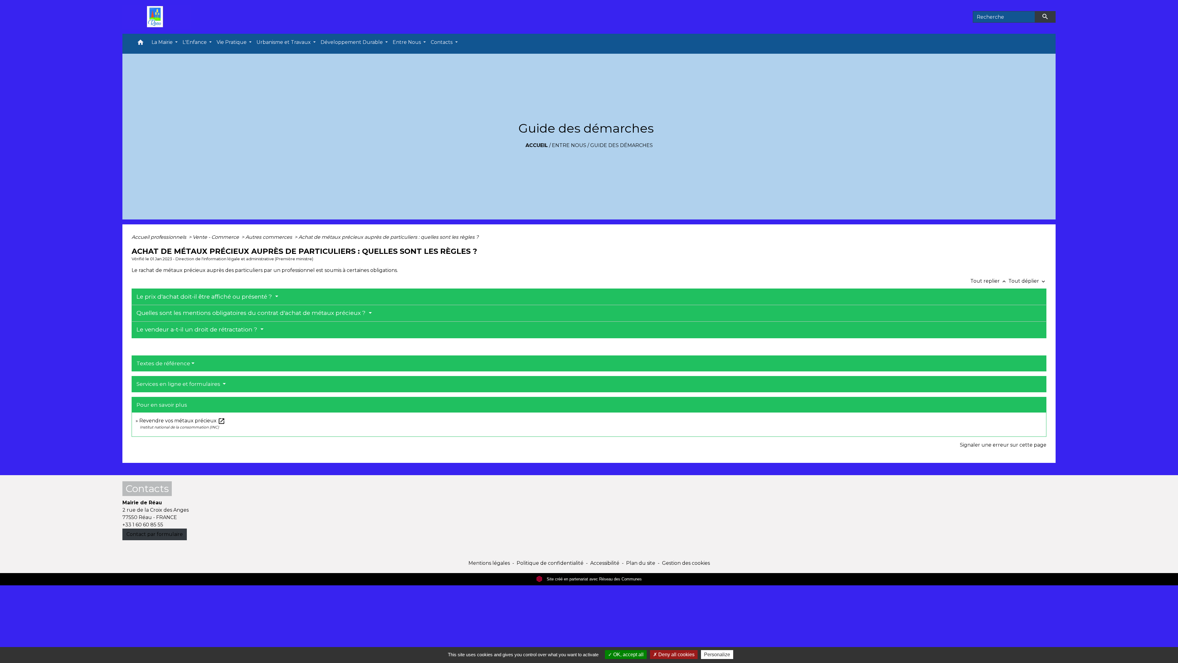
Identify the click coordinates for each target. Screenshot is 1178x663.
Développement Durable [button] (352, 42)
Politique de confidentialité (550, 563)
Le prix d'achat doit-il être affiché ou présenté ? (205, 296)
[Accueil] (156, 17)
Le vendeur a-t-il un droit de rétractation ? (198, 329)
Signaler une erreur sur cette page (1003, 445)
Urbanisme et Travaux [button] (284, 42)
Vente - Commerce (216, 237)
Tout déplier (1027, 281)
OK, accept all (628, 654)
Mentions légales (489, 563)
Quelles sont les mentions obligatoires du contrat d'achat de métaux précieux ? (252, 312)
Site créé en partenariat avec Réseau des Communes (593, 579)
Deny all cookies (676, 654)
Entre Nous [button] (407, 42)
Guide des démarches (621, 145)
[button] (140, 43)
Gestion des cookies (686, 563)
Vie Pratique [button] (232, 42)
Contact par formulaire (154, 534)
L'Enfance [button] (195, 42)
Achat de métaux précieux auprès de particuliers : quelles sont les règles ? (388, 237)
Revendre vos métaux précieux (182, 421)
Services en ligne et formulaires (179, 384)
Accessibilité (604, 563)
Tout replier (988, 281)
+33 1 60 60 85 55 (142, 525)
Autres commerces (269, 237)
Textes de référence (163, 363)
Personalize (717, 654)
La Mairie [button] (163, 42)
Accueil (536, 145)
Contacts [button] (442, 42)
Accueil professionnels (159, 237)
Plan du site (640, 563)
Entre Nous (569, 145)
